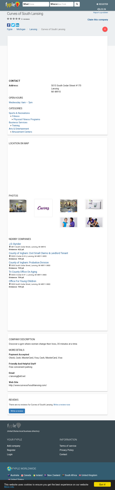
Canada (27, 475)
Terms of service (68, 446)
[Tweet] (13, 24)
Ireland (38, 475)
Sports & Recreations (19, 113)
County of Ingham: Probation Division (29, 262)
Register (103, 4)
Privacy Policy (67, 450)
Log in (102, 9)
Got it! (102, 484)
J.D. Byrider (15, 244)
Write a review (17, 411)
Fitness (15, 116)
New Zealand (53, 475)
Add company (13, 446)
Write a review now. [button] (61, 405)
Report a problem (100, 12)
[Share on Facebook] (8, 24)
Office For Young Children (22, 281)
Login (9, 454)
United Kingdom (89, 475)
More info (9, 486)
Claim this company (98, 19)
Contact (63, 454)
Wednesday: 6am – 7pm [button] (21, 102)
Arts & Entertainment (19, 128)
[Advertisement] (32, 57)
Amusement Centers (22, 132)
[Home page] (12, 4)
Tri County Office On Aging (23, 271)
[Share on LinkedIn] (17, 24)
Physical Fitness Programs (26, 119)
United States (17, 479)
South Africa (70, 475)
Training (16, 125)
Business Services (18, 122)
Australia (14, 475)
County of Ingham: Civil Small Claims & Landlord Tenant (38, 253)
